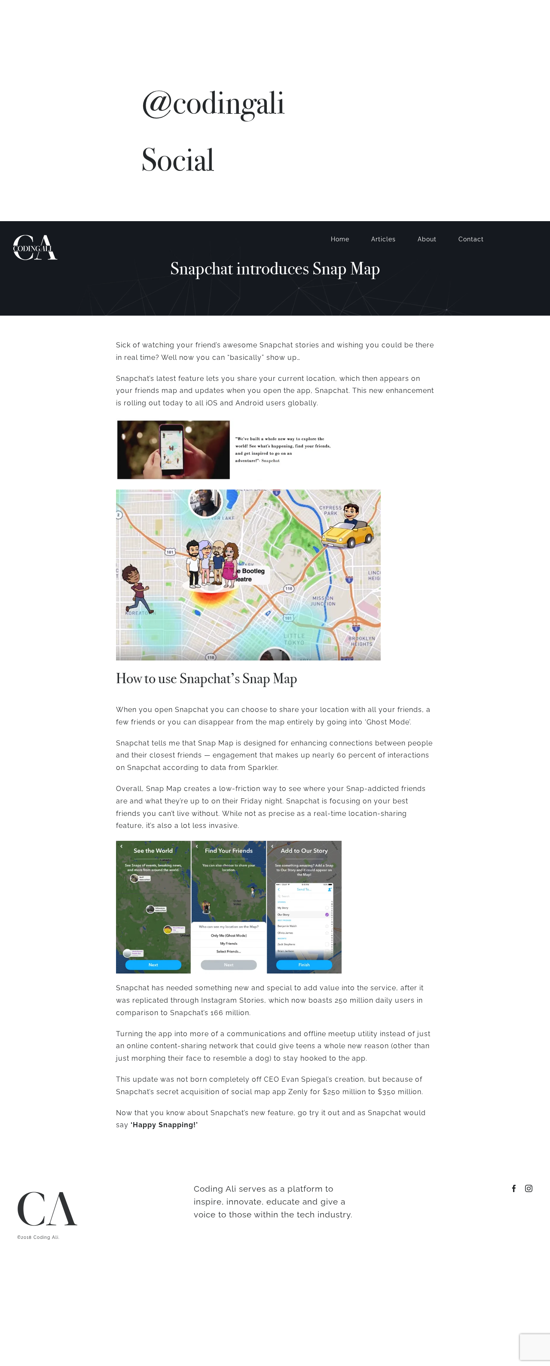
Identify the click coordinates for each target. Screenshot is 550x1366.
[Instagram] (160, 204)
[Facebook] (145, 204)
